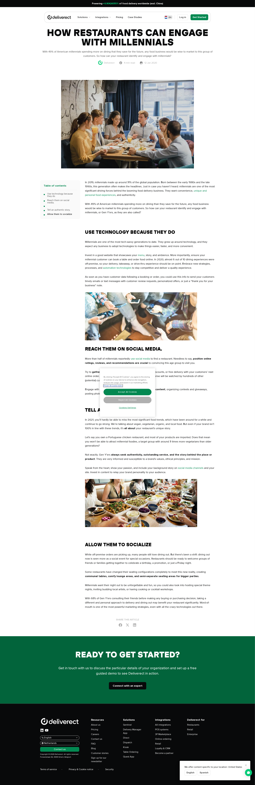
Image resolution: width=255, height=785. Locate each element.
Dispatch (127, 742)
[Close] (245, 765)
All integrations (163, 724)
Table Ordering (130, 751)
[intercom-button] (248, 772)
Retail (158, 743)
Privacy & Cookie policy (113, 385)
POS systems (161, 729)
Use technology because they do (60, 195)
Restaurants (193, 724)
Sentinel (127, 724)
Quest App (128, 756)
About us (95, 724)
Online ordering (163, 739)
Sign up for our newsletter (98, 759)
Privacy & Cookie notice (81, 769)
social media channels (190, 468)
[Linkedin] (134, 624)
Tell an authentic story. (58, 210)
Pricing (94, 729)
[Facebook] (120, 624)
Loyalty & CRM (162, 748)
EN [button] (170, 17)
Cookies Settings (127, 408)
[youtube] (46, 730)
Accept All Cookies (127, 392)
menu (141, 255)
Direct (126, 737)
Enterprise (192, 734)
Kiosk (126, 747)
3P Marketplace (163, 734)
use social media (140, 358)
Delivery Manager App (132, 731)
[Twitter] (127, 624)
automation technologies (117, 267)
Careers (95, 734)
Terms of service (48, 769)
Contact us (96, 739)
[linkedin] (42, 730)
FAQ (93, 743)
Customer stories (99, 753)
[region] (127, 392)
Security (109, 769)
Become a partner (164, 753)
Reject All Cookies (127, 400)
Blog (93, 748)
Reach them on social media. (58, 201)
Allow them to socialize (59, 214)
